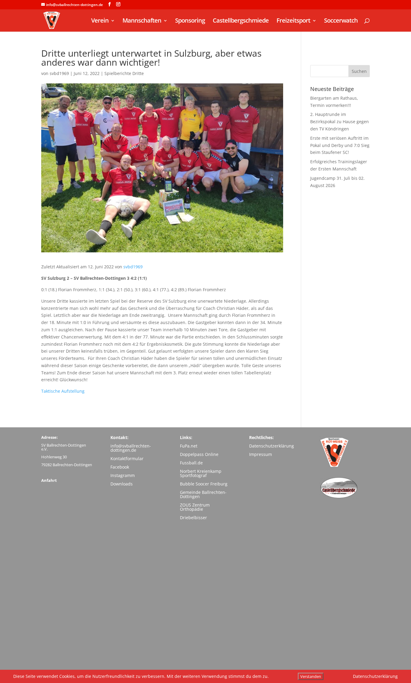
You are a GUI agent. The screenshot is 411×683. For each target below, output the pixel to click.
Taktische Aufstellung (63, 391)
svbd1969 (59, 73)
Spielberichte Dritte (124, 73)
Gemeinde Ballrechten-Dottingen (203, 494)
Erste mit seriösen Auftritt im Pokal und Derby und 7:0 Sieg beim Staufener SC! (339, 145)
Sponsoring (190, 21)
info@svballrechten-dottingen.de (130, 448)
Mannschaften (141, 21)
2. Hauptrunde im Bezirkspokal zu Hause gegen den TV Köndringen (339, 121)
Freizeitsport (293, 21)
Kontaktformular (127, 458)
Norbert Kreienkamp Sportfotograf (200, 473)
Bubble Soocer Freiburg (203, 484)
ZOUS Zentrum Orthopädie (195, 507)
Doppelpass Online (199, 454)
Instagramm (122, 475)
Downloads (121, 484)
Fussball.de (191, 463)
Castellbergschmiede (241, 21)
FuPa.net (188, 446)
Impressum (260, 454)
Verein (100, 21)
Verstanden (310, 676)
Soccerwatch (341, 21)
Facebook (119, 467)
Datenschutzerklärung (271, 446)
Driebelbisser (193, 517)
